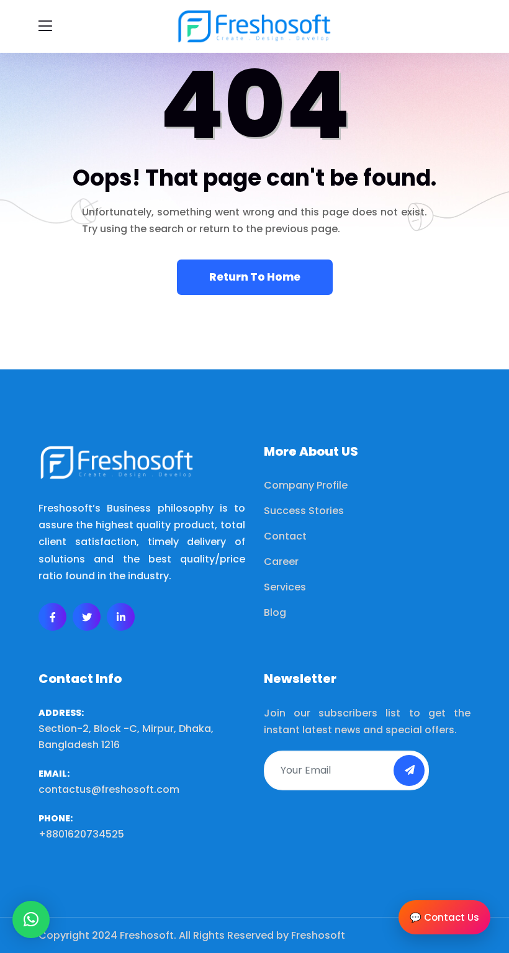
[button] (31, 919)
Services (285, 587)
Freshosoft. (148, 935)
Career (281, 561)
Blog (275, 612)
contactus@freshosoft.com (108, 789)
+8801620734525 (81, 834)
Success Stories (304, 511)
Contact (285, 536)
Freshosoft (318, 935)
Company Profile (306, 485)
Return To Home (254, 276)
